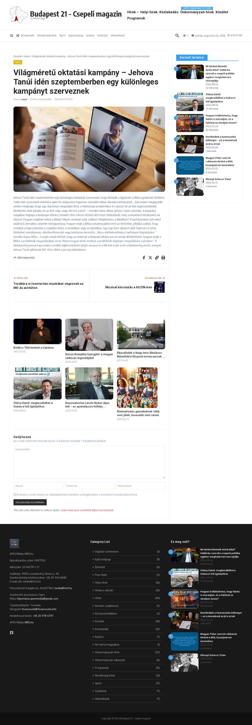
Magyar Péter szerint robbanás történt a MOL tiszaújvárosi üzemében (220, 162)
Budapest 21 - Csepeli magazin (76, 13)
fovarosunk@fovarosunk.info (39, 609)
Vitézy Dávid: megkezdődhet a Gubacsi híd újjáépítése (33, 404)
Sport (62, 35)
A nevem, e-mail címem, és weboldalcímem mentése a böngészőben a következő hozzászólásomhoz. (77, 494)
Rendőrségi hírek (47, 35)
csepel (24, 99)
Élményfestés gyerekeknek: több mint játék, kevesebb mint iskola (138, 413)
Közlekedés (168, 12)
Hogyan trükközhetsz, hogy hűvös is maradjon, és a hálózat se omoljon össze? (222, 119)
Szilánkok (102, 35)
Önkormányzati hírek (197, 11)
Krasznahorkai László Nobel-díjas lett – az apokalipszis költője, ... (87, 404)
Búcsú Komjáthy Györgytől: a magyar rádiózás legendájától (89, 356)
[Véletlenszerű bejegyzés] (17, 35)
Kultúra (90, 35)
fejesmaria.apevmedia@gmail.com (37, 598)
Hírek (131, 12)
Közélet (222, 12)
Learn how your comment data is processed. (87, 510)
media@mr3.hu (63, 588)
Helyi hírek (149, 12)
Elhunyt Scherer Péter (218, 179)
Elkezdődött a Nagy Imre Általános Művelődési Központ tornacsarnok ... (141, 354)
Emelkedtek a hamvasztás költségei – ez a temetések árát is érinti (221, 140)
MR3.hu (29, 622)
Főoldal (17, 56)
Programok (136, 18)
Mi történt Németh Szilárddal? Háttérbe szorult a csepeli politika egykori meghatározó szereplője (220, 73)
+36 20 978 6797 (43, 615)
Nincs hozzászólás (42, 99)
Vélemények (118, 35)
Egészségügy (75, 35)
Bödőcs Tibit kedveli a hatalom (33, 347)
